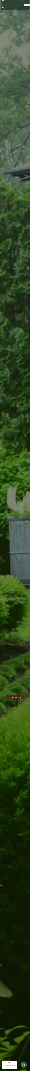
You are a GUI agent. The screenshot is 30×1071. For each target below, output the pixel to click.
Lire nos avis (9, 1067)
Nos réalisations (15, 697)
